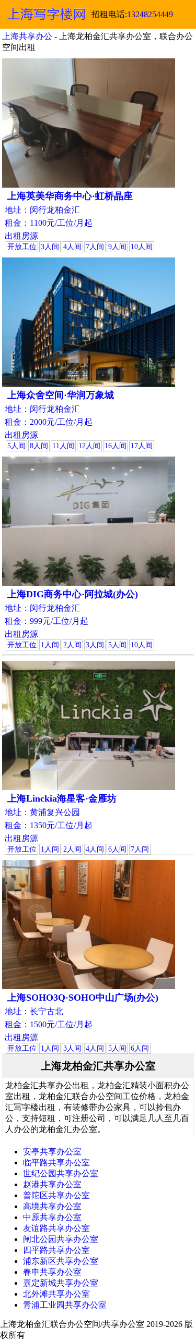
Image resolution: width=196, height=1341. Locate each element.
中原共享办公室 (52, 1217)
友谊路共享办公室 (56, 1228)
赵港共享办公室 (52, 1184)
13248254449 (150, 14)
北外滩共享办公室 (56, 1293)
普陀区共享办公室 (56, 1195)
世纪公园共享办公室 (60, 1173)
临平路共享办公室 (56, 1162)
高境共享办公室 (52, 1206)
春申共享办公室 (52, 1272)
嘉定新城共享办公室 (60, 1282)
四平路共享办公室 (56, 1250)
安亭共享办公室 (52, 1151)
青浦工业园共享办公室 (65, 1304)
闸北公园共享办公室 (60, 1239)
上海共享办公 (27, 36)
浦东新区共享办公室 (60, 1261)
